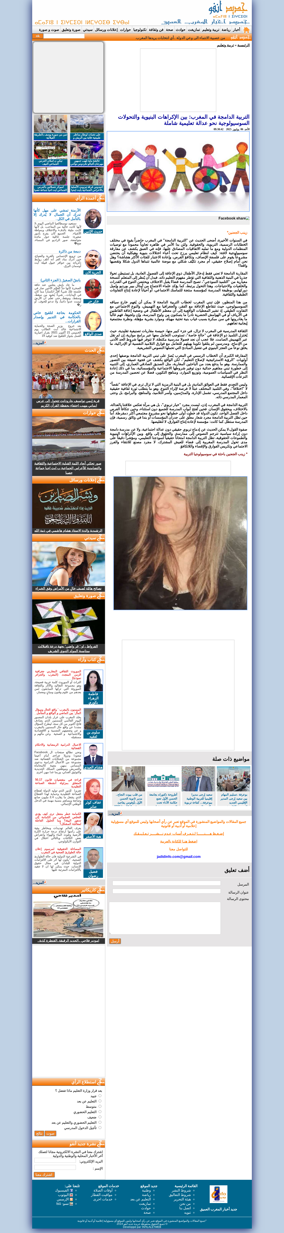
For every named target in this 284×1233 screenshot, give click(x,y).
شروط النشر (181, 1190)
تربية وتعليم (225, 45)
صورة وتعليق (71, 30)
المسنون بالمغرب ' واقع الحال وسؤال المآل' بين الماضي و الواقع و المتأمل (58, 711)
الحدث (90, 350)
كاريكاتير (88, 890)
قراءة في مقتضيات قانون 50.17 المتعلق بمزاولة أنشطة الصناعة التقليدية (58, 783)
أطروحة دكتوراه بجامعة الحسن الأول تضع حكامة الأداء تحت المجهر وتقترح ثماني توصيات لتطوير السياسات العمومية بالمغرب (163, 799)
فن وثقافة (156, 30)
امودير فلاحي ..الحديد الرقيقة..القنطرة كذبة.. (68, 940)
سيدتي (88, 30)
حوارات (125, 30)
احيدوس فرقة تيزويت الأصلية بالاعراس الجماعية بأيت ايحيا (87, 188)
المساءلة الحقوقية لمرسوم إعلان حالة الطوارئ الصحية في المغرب (58, 850)
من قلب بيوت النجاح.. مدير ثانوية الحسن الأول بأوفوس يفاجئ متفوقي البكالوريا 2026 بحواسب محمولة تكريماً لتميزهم (128, 799)
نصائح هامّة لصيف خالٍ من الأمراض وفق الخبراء (68, 588)
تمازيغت (194, 30)
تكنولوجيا (139, 30)
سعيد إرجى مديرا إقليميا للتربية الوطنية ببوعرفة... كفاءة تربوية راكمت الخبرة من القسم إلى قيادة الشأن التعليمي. (198, 799)
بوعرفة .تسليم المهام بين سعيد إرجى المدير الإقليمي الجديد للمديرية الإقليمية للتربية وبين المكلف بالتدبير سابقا (234, 799)
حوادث (180, 30)
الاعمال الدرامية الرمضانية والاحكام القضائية (58, 746)
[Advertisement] (114, 13)
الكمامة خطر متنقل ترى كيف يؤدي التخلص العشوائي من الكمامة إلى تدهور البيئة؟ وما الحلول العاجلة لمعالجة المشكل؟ (58, 818)
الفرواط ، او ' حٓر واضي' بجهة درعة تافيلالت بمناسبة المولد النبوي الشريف (68, 648)
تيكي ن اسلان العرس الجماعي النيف (50, 162)
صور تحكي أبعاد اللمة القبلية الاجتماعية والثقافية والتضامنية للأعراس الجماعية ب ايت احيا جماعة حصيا (67, 467)
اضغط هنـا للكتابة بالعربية (178, 841)
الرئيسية (243, 45)
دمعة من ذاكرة (70, 251)
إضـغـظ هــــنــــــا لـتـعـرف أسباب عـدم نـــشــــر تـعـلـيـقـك (179, 833)
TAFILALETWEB (151, 1227)
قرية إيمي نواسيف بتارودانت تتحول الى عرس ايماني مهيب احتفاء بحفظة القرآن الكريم (67, 403)
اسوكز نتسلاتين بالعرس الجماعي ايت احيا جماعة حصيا (50, 188)
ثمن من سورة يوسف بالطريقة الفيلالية (50, 136)
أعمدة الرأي (85, 198)
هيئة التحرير (182, 1199)
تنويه (187, 1212)
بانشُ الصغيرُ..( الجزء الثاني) (61, 280)
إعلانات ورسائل (106, 30)
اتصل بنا (185, 1208)
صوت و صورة (49, 30)
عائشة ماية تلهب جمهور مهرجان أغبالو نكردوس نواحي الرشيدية (87, 164)
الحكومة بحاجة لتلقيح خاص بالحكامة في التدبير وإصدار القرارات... (57, 317)
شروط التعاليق (180, 1195)
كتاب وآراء (87, 659)
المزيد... (114, 813)
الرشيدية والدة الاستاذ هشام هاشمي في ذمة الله (68, 530)
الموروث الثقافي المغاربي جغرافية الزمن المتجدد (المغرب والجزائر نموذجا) (58, 675)
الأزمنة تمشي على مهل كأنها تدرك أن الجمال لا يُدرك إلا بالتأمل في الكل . (57, 214)
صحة (169, 30)
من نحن (185, 1204)
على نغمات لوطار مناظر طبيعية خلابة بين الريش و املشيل (87, 137)
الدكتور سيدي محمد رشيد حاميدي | (199, 38)
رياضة (226, 30)
